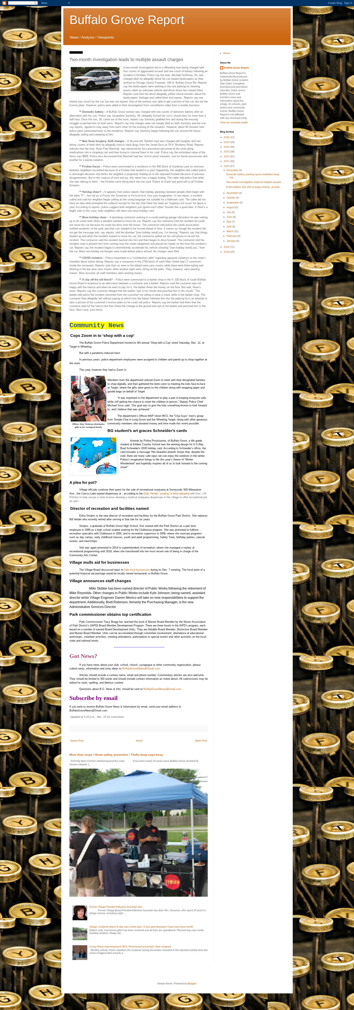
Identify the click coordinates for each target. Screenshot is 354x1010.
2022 (227, 156)
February (232, 236)
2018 (227, 251)
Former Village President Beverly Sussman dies (115, 906)
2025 (227, 142)
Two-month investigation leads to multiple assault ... (254, 182)
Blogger (192, 983)
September (233, 202)
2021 (227, 161)
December (233, 170)
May (229, 221)
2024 (227, 146)
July (229, 212)
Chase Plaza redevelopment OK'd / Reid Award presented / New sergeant (130, 946)
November (233, 193)
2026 (227, 137)
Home (139, 740)
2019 (227, 246)
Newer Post (76, 740)
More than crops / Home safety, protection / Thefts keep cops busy (116, 754)
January (231, 241)
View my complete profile (234, 122)
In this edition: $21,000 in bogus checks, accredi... (253, 187)
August (231, 207)
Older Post (201, 740)
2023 (227, 151)
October (231, 197)
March (230, 231)
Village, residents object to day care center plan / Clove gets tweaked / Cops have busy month (141, 926)
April (229, 226)
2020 (227, 166)
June (230, 217)
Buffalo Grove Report (126, 20)
